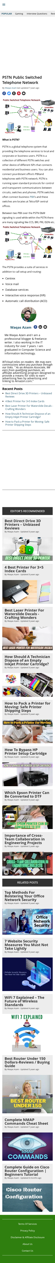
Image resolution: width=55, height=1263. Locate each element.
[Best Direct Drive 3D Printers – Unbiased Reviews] (27, 559)
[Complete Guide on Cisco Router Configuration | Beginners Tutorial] (27, 1210)
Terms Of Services (27, 1223)
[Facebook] (4, 93)
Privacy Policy (27, 1230)
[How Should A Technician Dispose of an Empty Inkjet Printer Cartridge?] (27, 695)
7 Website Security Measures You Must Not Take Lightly (26, 944)
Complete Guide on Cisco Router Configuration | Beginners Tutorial (27, 1170)
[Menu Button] (4, 4)
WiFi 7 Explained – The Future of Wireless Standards (24, 1001)
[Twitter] (9, 93)
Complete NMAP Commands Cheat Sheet (26, 1121)
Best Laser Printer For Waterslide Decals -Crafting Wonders (29, 407)
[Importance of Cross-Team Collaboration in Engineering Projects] (27, 874)
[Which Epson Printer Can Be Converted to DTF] (27, 827)
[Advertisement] (27, 45)
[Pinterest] (19, 93)
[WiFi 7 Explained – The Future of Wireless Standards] (27, 1051)
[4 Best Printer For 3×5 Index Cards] (27, 602)
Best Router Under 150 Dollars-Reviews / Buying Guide (27, 1062)
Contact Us (27, 1250)
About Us (27, 1243)
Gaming (19, 13)
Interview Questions (37, 13)
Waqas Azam (20, 327)
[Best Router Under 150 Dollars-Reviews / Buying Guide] (27, 1112)
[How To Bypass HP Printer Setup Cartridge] (27, 785)
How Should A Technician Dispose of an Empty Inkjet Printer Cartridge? (27, 415)
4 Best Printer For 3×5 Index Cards (24, 401)
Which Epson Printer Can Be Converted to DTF (27, 794)
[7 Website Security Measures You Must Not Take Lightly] (27, 989)
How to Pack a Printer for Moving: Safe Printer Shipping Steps (27, 423)
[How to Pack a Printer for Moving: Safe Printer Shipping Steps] (27, 742)
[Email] (24, 93)
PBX (32, 197)
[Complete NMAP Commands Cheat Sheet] (27, 1159)
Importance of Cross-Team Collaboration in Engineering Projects (25, 839)
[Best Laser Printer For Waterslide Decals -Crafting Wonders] (27, 649)
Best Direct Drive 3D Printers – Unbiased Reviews (28, 395)
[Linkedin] (40, 327)
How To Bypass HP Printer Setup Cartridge (26, 751)
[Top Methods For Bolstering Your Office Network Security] (27, 933)
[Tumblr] (14, 93)
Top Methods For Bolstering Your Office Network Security (24, 896)
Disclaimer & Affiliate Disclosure (27, 1237)
